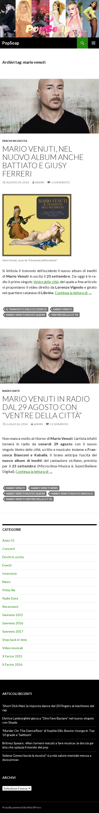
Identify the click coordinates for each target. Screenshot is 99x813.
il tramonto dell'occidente (26, 309)
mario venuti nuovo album (25, 314)
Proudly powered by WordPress (21, 807)
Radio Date (11, 390)
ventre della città (64, 314)
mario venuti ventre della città (29, 498)
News (6, 582)
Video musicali (12, 648)
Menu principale (93, 42)
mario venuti (62, 309)
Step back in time (14, 640)
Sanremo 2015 (12, 615)
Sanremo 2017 (12, 631)
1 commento (60, 182)
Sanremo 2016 (12, 623)
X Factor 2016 (12, 664)
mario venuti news (44, 487)
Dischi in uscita (14, 140)
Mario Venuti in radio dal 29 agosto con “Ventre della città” (46, 407)
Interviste (9, 573)
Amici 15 (8, 540)
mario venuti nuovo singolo (72, 493)
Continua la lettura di (73, 292)
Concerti (8, 549)
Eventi (7, 565)
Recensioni (10, 606)
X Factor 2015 (12, 656)
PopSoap (10, 42)
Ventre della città (45, 281)
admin (39, 182)
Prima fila (8, 590)
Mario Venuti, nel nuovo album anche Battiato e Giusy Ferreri (43, 161)
